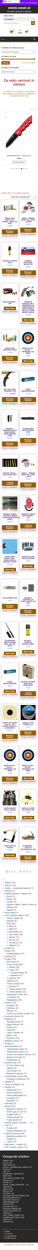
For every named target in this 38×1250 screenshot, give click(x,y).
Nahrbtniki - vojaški (11, 1174)
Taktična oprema (10, 1209)
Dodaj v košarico (19, 162)
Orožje (6, 1189)
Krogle (6, 1169)
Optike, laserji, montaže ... (14, 1185)
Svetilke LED (8, 1206)
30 (21, 872)
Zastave (6, 1222)
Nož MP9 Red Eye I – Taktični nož (19, 156)
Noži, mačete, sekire (11, 1178)
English (9, 1)
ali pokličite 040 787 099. (19, 96)
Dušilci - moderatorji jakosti (16, 1167)
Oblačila (7, 1180)
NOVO (5, 1176)
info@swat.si (31, 94)
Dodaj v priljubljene (10, 236)
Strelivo (6, 1204)
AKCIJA (5, 1163)
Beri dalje (10, 308)
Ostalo (6, 1191)
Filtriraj (5, 63)
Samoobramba (9, 1202)
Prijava (7, 1231)
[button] (35, 109)
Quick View (17, 202)
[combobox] (18, 52)
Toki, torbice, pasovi (11, 1215)
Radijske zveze (9, 1200)
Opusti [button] (34, 3)
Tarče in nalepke (10, 1211)
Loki (4, 1171)
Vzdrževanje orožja (12, 1217)
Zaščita (6, 1219)
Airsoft (6, 1161)
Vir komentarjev (11, 1236)
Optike (5, 1182)
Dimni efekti (8, 1165)
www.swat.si (19, 7)
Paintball (7, 1193)
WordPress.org (10, 1238)
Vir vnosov (9, 1234)
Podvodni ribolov (10, 1198)
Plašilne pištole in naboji (14, 1196)
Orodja (6, 1187)
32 (27, 872)
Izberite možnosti (9, 483)
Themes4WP (19, 1247)
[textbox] (18, 52)
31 (24, 872)
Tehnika (6, 1213)
